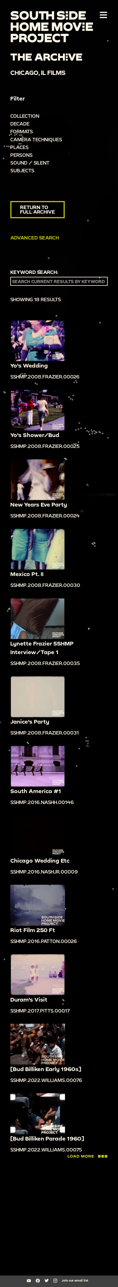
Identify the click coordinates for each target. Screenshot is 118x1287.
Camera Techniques (36, 139)
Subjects (22, 170)
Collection (24, 116)
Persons (21, 155)
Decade (20, 123)
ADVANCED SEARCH (34, 237)
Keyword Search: (34, 272)
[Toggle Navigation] (102, 14)
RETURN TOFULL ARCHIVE (37, 209)
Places (19, 147)
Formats (21, 131)
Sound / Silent (30, 162)
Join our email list (75, 1280)
